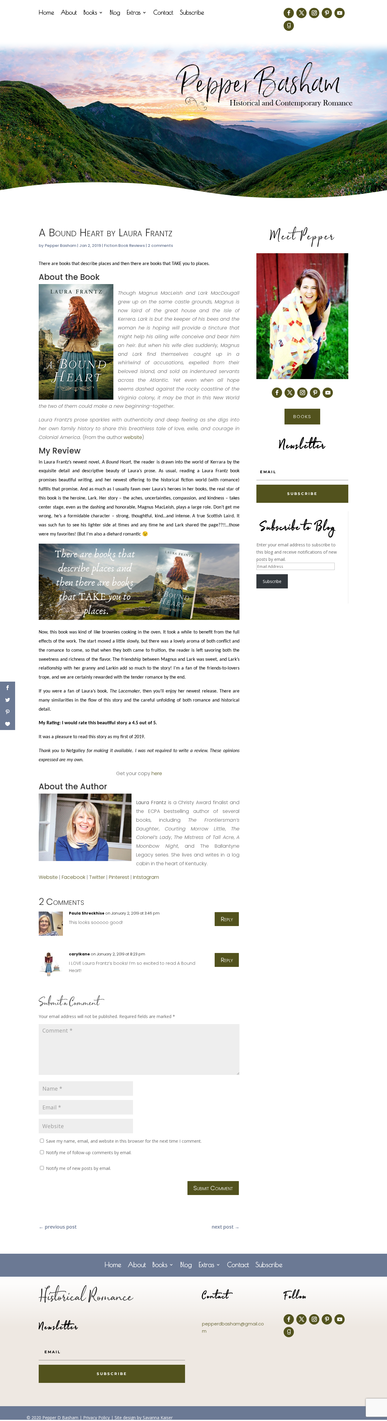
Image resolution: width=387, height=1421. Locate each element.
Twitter (97, 877)
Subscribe (192, 13)
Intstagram (146, 877)
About (69, 13)
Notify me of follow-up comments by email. (89, 1152)
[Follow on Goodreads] (289, 26)
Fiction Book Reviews (124, 245)
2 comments (160, 245)
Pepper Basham (60, 245)
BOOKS (302, 416)
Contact (163, 13)
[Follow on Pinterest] (327, 13)
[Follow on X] (301, 13)
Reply (227, 919)
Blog (115, 13)
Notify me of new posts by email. (78, 1168)
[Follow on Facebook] (289, 13)
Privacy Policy (96, 1417)
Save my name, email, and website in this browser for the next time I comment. (124, 1141)
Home (46, 13)
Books (90, 13)
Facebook (73, 877)
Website (48, 877)
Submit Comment (213, 1188)
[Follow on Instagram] (314, 13)
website (133, 437)
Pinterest (119, 877)
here (156, 773)
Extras (134, 13)
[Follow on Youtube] (339, 13)
